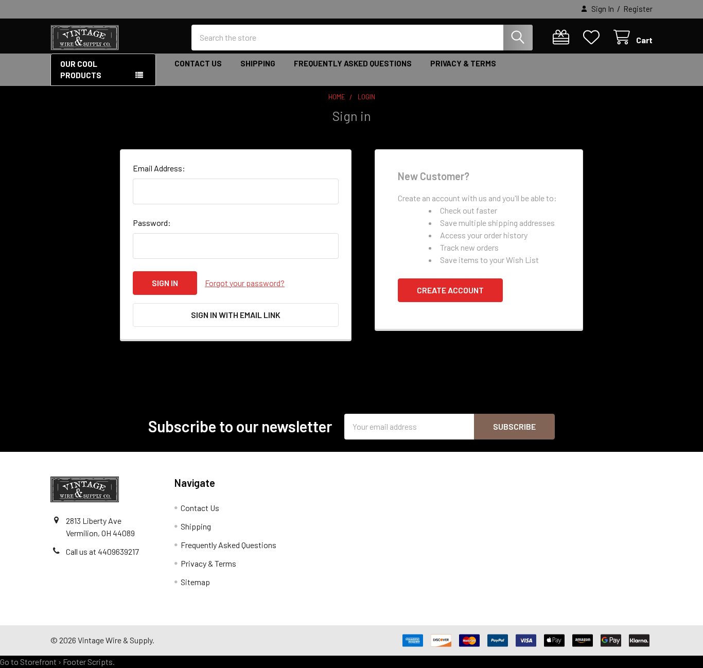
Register (638, 8)
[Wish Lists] (594, 37)
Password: (152, 222)
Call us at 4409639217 (102, 551)
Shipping (257, 63)
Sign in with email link (235, 315)
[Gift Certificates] (563, 37)
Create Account (450, 290)
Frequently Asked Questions (353, 63)
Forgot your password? (245, 283)
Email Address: (159, 168)
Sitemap (195, 582)
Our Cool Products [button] (80, 69)
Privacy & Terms (463, 63)
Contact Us (198, 63)
